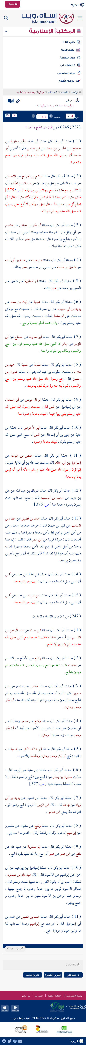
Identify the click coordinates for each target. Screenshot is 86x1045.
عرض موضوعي (66, 73)
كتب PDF (69, 42)
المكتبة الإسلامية (52, 31)
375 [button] (44, 116)
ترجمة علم (73, 974)
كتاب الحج (52, 92)
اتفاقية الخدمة (54, 995)
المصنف (64, 92)
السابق (19, 948)
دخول (11, 4)
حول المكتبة (67, 57)
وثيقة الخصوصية (74, 995)
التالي (11, 948)
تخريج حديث (32, 974)
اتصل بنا (39, 995)
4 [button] (72, 116)
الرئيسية (75, 92)
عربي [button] (75, 4)
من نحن (26, 995)
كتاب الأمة (67, 49)
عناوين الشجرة (53, 974)
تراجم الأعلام (66, 80)
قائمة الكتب (67, 65)
